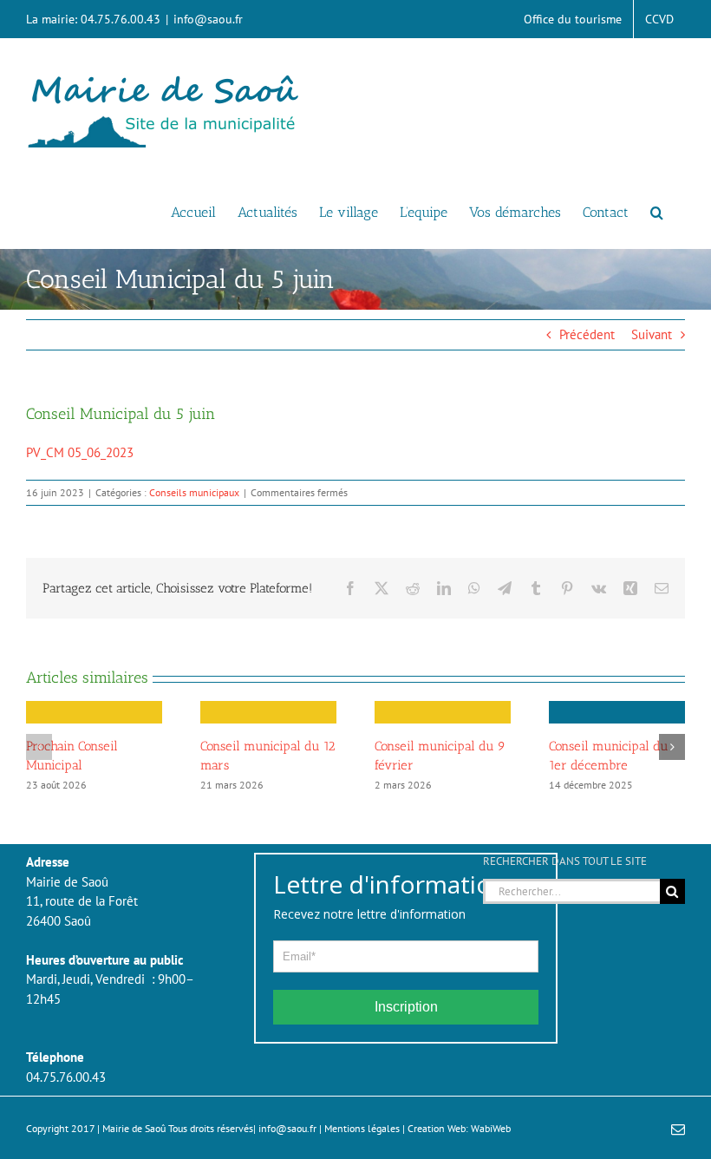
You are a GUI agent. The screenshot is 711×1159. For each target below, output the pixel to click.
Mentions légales (362, 1128)
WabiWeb (491, 1128)
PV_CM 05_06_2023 (80, 452)
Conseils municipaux (194, 492)
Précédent (587, 334)
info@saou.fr (208, 19)
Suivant (651, 334)
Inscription (406, 1006)
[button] (656, 210)
